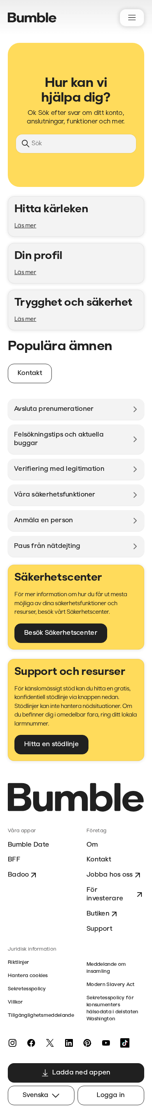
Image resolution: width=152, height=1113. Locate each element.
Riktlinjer (18, 962)
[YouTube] (106, 1043)
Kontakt (99, 859)
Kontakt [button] (30, 373)
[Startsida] (32, 17)
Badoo (18, 875)
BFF (14, 859)
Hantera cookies (28, 975)
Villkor (15, 1002)
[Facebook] (31, 1043)
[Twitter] (50, 1043)
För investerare (105, 894)
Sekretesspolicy (27, 988)
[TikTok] (124, 1043)
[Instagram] (12, 1043)
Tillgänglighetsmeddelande (41, 1015)
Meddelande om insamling (106, 968)
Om (92, 845)
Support (99, 929)
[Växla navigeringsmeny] (132, 17)
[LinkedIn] (68, 1043)
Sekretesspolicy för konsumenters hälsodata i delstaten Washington (112, 1008)
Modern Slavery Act (111, 984)
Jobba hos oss (110, 875)
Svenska (35, 1095)
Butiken (98, 913)
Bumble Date (28, 845)
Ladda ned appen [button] (81, 1072)
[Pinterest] (87, 1043)
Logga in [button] (111, 1095)
